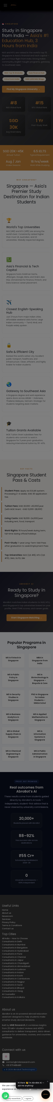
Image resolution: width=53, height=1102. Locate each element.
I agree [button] (28, 1098)
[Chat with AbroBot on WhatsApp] (5, 1095)
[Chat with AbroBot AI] (45, 1094)
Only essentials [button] (14, 1098)
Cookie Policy (37, 1089)
